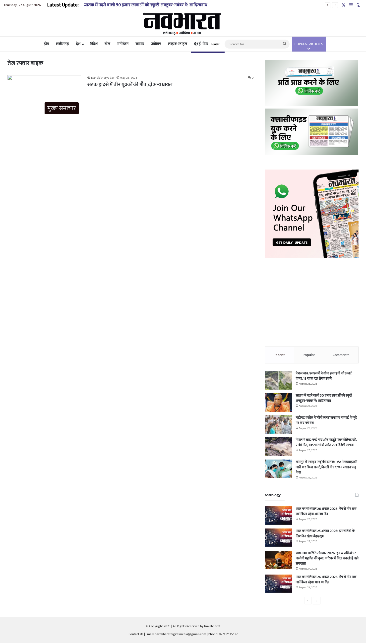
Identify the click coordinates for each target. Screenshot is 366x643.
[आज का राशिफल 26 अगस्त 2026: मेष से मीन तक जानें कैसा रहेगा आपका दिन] (278, 515)
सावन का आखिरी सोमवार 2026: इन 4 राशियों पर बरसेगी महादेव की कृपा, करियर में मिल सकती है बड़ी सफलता (327, 558)
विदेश (94, 44)
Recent (279, 355)
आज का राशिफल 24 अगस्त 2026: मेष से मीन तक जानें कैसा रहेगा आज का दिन (326, 579)
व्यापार (139, 44)
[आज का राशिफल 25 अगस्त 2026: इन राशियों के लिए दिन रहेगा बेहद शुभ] (278, 537)
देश (78, 44)
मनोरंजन (122, 44)
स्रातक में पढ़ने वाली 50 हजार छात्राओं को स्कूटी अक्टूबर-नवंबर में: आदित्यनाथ (145, 5)
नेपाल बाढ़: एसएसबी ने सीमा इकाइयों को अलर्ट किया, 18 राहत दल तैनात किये (324, 375)
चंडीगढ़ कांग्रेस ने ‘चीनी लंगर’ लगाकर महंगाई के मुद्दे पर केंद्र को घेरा (326, 420)
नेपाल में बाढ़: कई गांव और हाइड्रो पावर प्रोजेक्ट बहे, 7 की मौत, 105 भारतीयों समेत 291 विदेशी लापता (326, 442)
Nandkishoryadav (103, 77)
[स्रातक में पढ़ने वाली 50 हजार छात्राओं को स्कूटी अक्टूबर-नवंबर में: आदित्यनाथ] (278, 402)
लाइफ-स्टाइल (177, 44)
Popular (309, 355)
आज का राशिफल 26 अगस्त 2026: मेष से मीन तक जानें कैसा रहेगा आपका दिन (326, 511)
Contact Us (135, 634)
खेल (107, 44)
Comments (341, 355)
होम (46, 44)
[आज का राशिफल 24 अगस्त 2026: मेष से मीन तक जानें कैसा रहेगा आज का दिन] (278, 584)
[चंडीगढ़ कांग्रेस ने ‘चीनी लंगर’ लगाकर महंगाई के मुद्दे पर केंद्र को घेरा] (278, 424)
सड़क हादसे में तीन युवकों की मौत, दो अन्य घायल (130, 84)
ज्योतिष (156, 44)
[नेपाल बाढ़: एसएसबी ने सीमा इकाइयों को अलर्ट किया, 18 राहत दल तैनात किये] (278, 380)
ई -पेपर (208, 44)
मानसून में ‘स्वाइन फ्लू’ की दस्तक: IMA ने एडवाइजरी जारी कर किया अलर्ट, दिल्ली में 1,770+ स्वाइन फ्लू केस (326, 467)
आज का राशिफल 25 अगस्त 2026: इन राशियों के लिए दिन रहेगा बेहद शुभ (325, 533)
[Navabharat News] (183, 23)
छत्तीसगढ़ (62, 44)
